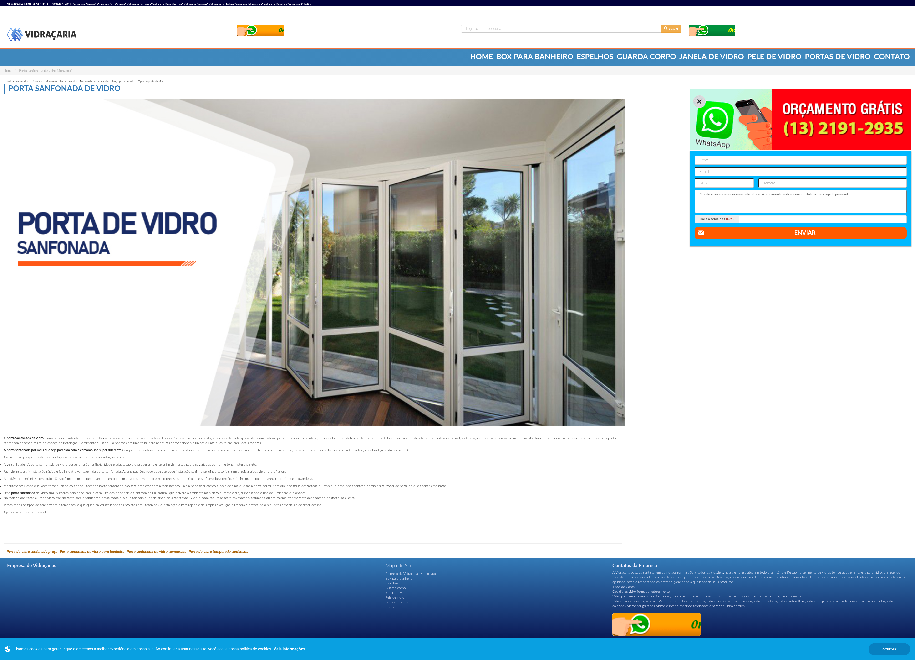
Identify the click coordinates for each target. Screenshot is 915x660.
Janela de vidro (711, 57)
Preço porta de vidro (123, 81)
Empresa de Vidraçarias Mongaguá (411, 574)
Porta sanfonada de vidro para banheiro (92, 552)
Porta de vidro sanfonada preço (32, 552)
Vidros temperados (18, 81)
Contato (892, 57)
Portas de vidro (838, 57)
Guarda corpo (646, 57)
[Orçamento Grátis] (260, 30)
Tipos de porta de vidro (151, 81)
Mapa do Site (399, 565)
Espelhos (595, 57)
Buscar (672, 28)
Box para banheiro (534, 57)
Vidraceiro (51, 81)
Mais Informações (289, 649)
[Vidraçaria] (41, 35)
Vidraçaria (37, 81)
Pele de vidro (774, 57)
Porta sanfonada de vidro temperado (156, 552)
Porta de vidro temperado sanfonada (218, 552)
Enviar (805, 233)
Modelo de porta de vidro (94, 81)
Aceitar (889, 649)
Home (481, 57)
